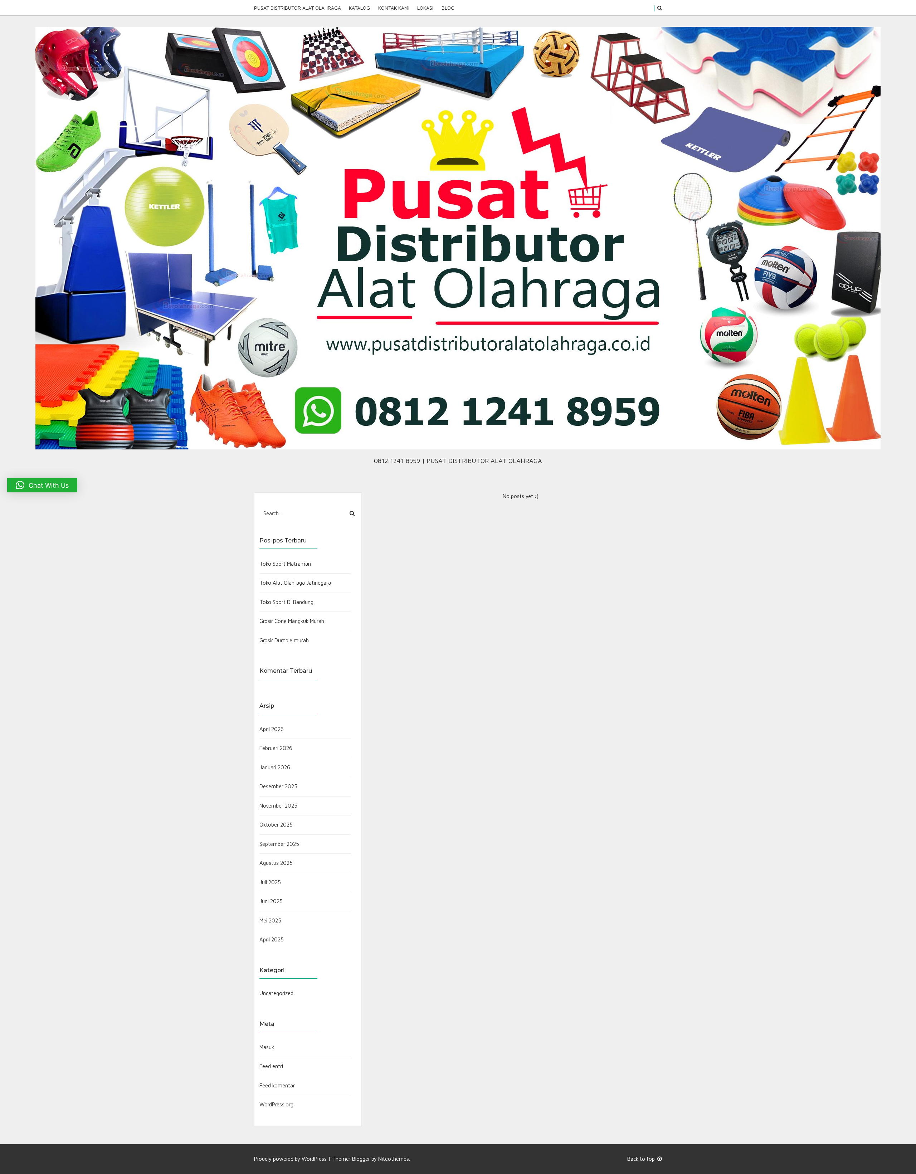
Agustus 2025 (276, 863)
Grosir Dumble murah (284, 640)
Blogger (361, 1159)
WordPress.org (276, 1104)
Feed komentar (277, 1085)
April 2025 (271, 939)
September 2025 (279, 844)
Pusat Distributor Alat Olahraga (297, 8)
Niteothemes (393, 1159)
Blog (448, 8)
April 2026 (271, 729)
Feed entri (271, 1066)
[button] (42, 485)
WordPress (314, 1159)
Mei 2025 (270, 920)
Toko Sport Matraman (285, 564)
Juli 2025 (270, 882)
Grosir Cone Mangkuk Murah (291, 621)
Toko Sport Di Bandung (286, 602)
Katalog (359, 8)
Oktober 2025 (276, 825)
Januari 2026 (274, 767)
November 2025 (278, 806)
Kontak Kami (393, 8)
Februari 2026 (275, 748)
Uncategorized (276, 993)
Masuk (266, 1047)
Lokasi (425, 8)
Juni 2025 (271, 901)
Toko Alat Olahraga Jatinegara (295, 583)
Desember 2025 (278, 786)
